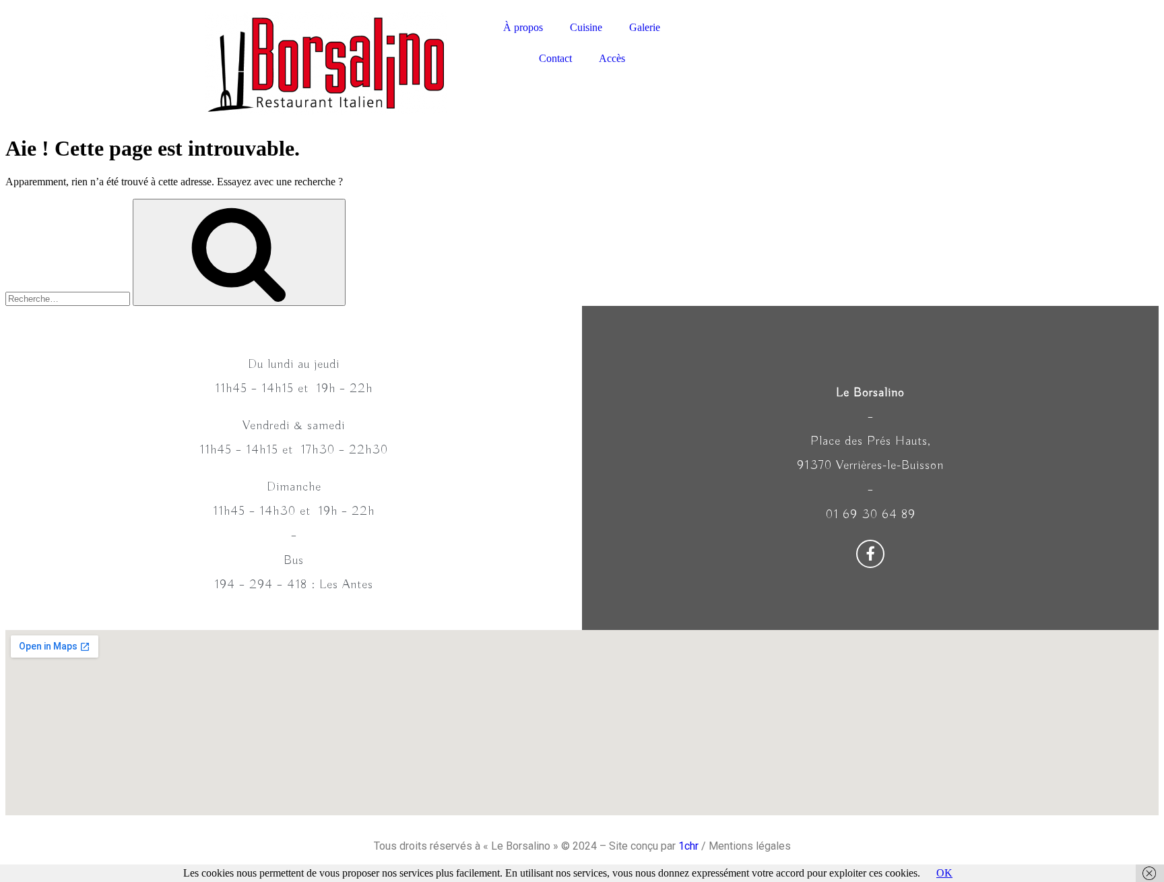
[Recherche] (239, 252)
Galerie (644, 27)
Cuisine (586, 27)
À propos (523, 27)
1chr (688, 846)
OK (944, 873)
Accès (612, 58)
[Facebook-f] (870, 554)
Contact (555, 58)
